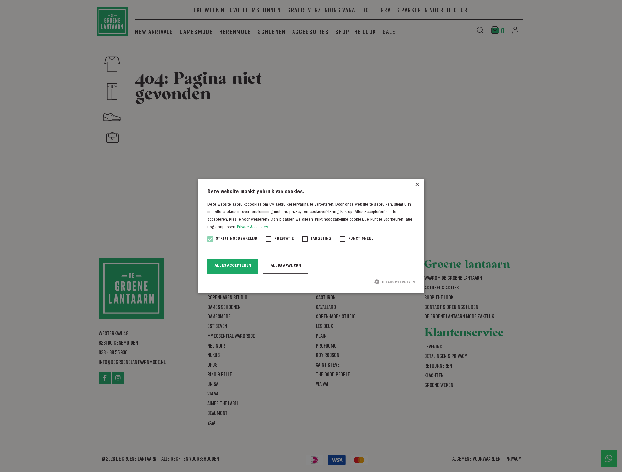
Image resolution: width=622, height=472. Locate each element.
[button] (311, 282)
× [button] (417, 186)
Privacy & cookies (252, 227)
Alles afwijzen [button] (286, 266)
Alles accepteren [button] (233, 266)
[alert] (311, 236)
